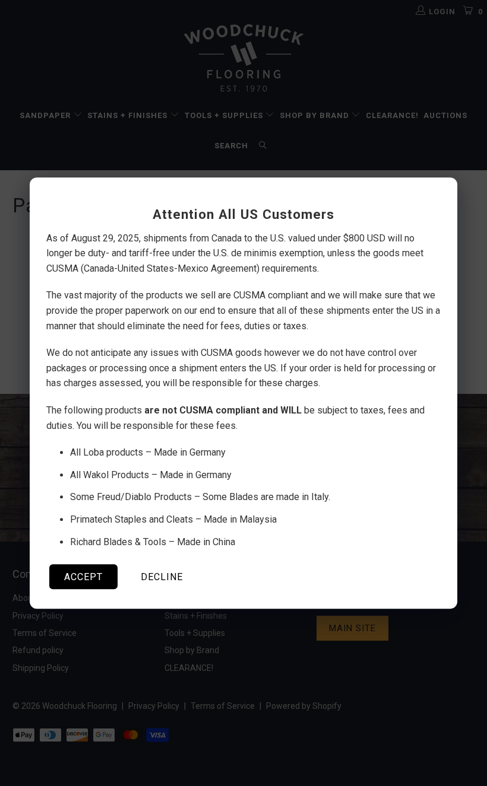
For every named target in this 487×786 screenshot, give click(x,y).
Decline (162, 577)
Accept (83, 577)
